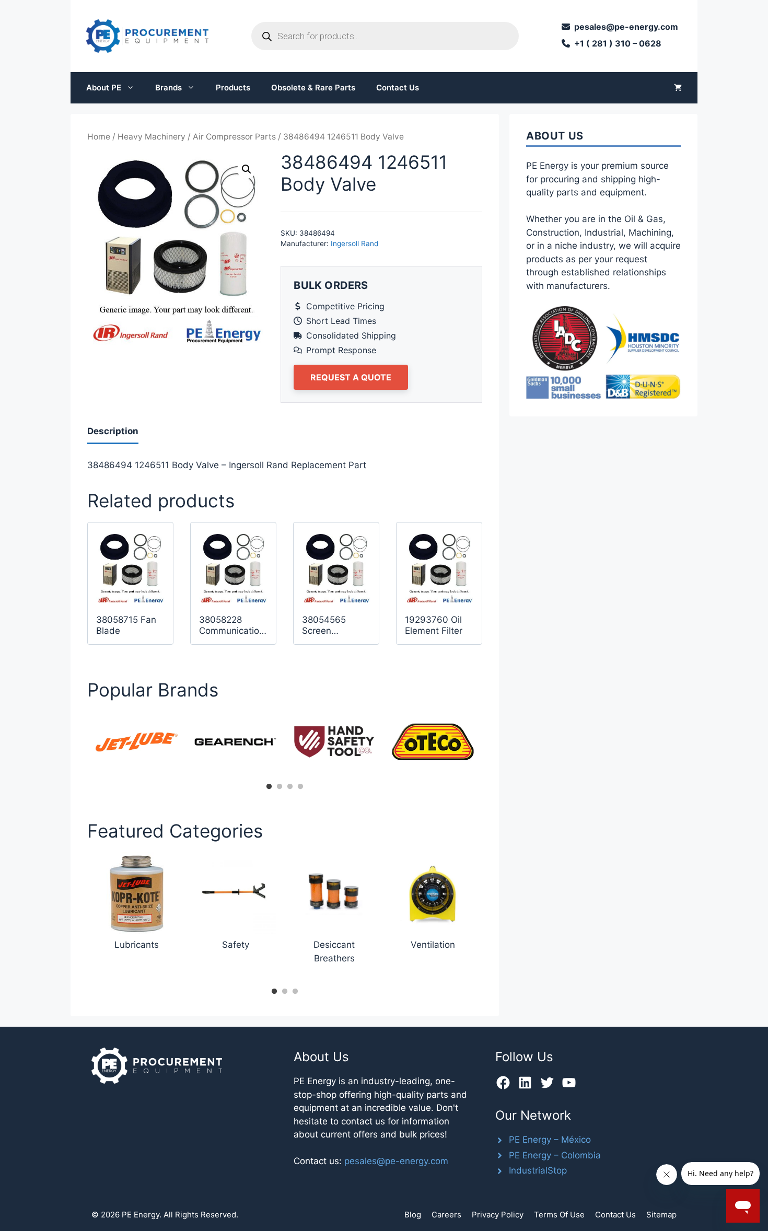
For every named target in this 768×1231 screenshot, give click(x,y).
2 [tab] (279, 787)
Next (490, 745)
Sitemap (661, 1215)
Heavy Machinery (151, 137)
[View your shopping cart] (678, 87)
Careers (446, 1215)
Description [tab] (112, 431)
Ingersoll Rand (354, 243)
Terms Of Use (559, 1215)
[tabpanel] (136, 741)
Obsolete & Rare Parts (313, 87)
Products (233, 87)
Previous (79, 745)
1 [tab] (269, 787)
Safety (235, 944)
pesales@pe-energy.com (396, 1161)
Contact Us (397, 87)
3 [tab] (290, 787)
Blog (412, 1215)
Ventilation (433, 944)
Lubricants (136, 944)
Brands (168, 87)
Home (98, 137)
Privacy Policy (497, 1215)
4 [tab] (300, 787)
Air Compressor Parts (234, 137)
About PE (103, 87)
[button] (246, 169)
